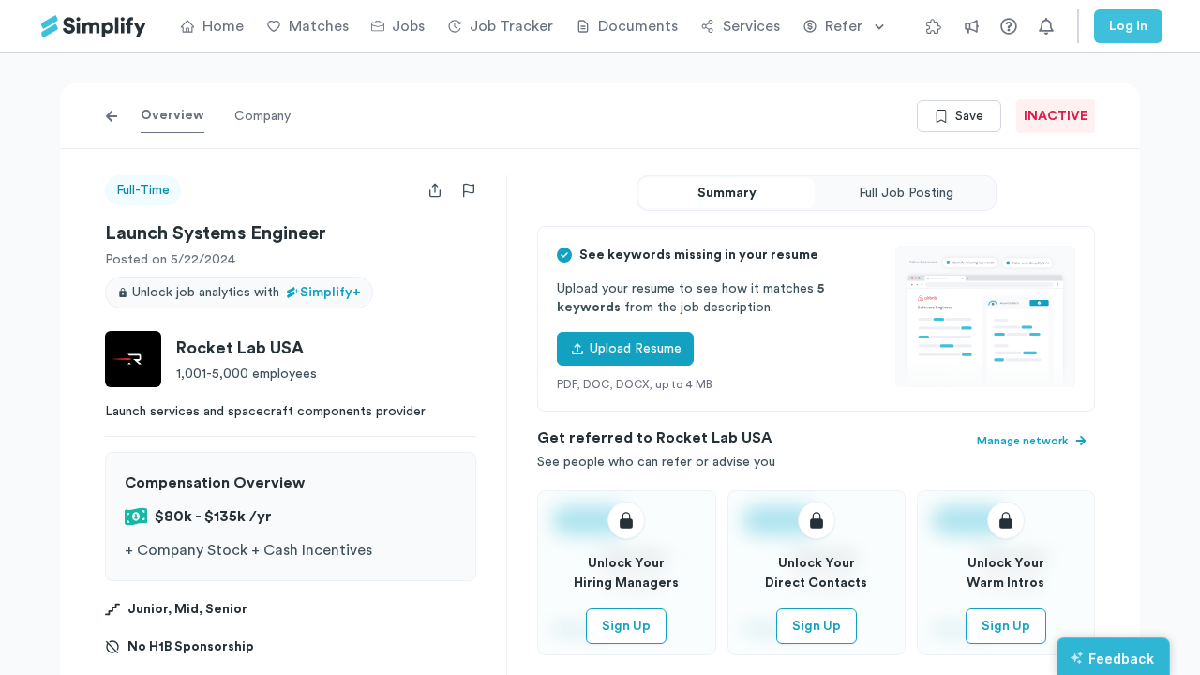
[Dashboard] (94, 26)
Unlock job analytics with (246, 292)
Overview (172, 115)
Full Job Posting (906, 193)
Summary (727, 193)
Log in (1128, 26)
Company (262, 116)
